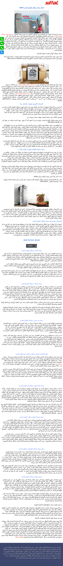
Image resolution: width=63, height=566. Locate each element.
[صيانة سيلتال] (51, 3)
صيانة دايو (59, 364)
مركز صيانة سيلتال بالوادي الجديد (27, 85)
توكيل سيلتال (19, 537)
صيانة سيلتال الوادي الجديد (22, 93)
